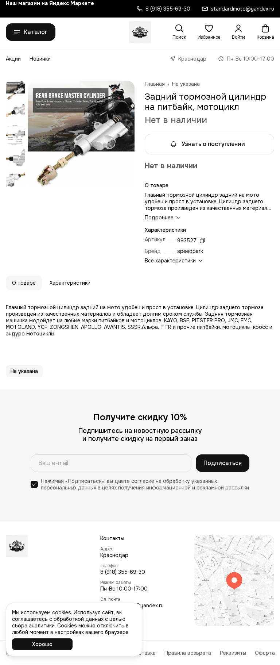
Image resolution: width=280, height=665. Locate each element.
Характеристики (70, 283)
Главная (155, 84)
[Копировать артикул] (202, 240)
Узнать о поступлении (213, 144)
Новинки (40, 58)
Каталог (36, 32)
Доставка (143, 653)
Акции (13, 58)
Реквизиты (233, 653)
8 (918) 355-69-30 (122, 572)
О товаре (24, 283)
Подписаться (222, 463)
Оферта (265, 653)
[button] (209, 32)
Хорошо (42, 644)
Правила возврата (187, 653)
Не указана (186, 84)
